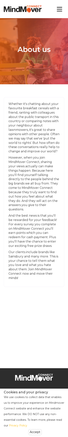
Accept (35, 432)
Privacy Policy (18, 425)
